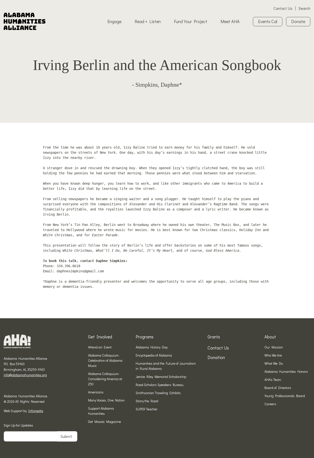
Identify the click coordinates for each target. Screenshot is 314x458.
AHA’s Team (272, 379)
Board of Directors (277, 387)
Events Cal (267, 21)
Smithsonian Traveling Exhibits (158, 392)
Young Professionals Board (284, 395)
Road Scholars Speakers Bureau (159, 384)
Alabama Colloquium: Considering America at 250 (105, 378)
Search (304, 8)
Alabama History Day (152, 347)
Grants (214, 337)
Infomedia (35, 410)
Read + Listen (148, 21)
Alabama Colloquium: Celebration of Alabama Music (105, 360)
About (270, 337)
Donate (298, 21)
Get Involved (100, 337)
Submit (66, 436)
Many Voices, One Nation (106, 400)
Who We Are (273, 355)
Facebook (6, 386)
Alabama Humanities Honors (286, 371)
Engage (114, 21)
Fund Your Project (190, 21)
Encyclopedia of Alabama (154, 355)
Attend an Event (100, 347)
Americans (96, 392)
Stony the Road (147, 401)
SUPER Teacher (146, 409)
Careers (270, 404)
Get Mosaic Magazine (104, 421)
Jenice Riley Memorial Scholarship (161, 376)
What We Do (273, 363)
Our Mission (273, 347)
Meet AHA (230, 21)
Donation (216, 357)
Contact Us (283, 8)
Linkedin (21, 386)
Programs (145, 337)
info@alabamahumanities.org (25, 375)
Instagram (13, 386)
